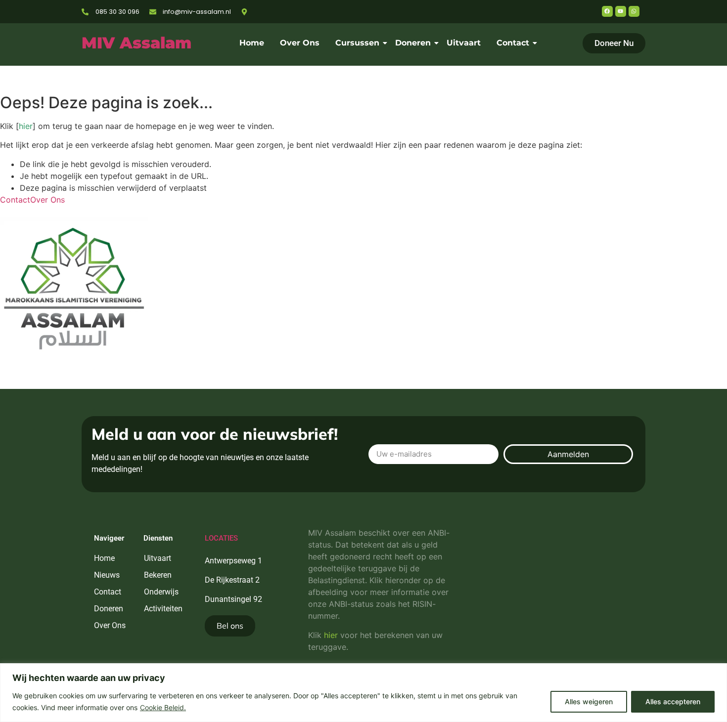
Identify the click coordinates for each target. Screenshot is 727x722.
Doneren (413, 42)
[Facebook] (607, 11)
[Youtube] (620, 11)
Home (251, 42)
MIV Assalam (136, 42)
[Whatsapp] (634, 11)
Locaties (221, 538)
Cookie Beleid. (163, 707)
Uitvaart (464, 42)
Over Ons (299, 42)
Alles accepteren (672, 701)
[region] (363, 692)
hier (26, 126)
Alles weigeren (589, 701)
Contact (513, 42)
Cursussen (357, 42)
